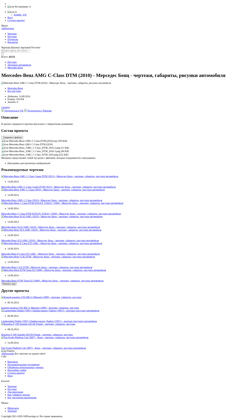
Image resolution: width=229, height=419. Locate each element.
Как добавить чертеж (18, 394)
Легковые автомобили (19, 65)
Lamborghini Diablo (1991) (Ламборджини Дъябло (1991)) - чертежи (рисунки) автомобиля (49, 321)
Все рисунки (14, 91)
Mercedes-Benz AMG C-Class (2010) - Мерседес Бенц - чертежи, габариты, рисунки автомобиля (51, 200)
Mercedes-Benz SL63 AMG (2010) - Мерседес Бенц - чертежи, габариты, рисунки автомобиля (50, 227)
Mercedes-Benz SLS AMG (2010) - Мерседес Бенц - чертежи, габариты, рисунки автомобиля (50, 240)
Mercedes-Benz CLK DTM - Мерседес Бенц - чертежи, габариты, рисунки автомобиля (46, 267)
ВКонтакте (13, 408)
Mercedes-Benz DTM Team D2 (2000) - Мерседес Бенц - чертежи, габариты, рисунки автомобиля (52, 280)
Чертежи (12, 33)
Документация (15, 392)
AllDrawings (7, 28)
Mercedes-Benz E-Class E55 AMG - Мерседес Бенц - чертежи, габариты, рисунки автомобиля (50, 254)
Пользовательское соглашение (23, 364)
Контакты (12, 42)
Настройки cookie (16, 370)
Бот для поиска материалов (21, 397)
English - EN (20, 14)
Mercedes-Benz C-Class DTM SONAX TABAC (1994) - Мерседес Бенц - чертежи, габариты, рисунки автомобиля (61, 213)
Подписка (12, 39)
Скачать (5, 107)
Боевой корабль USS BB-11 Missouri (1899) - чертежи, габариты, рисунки (40, 307)
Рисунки (12, 36)
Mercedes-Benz (15, 67)
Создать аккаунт (16, 20)
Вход (10, 17)
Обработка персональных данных (25, 367)
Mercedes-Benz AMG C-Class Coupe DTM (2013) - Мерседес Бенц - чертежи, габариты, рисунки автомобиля (58, 187)
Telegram (12, 411)
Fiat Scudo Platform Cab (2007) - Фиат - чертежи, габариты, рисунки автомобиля (43, 348)
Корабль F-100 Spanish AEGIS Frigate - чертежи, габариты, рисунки (37, 334)
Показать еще (9, 284)
